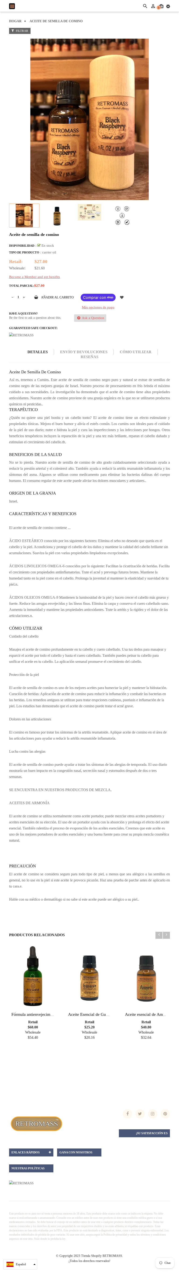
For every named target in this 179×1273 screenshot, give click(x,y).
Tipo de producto (24, 252)
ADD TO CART (139, 1263)
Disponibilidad (21, 245)
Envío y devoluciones (83, 352)
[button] (20, 1264)
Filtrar (21, 31)
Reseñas (89, 357)
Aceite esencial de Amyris (147, 1014)
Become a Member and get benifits (34, 277)
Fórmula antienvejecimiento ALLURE (43, 1014)
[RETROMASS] (36, 1123)
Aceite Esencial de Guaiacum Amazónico (103, 1014)
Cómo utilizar (135, 352)
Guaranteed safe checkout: (33, 328)
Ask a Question (92, 318)
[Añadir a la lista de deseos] (121, 297)
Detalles (38, 352)
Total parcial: (21, 285)
